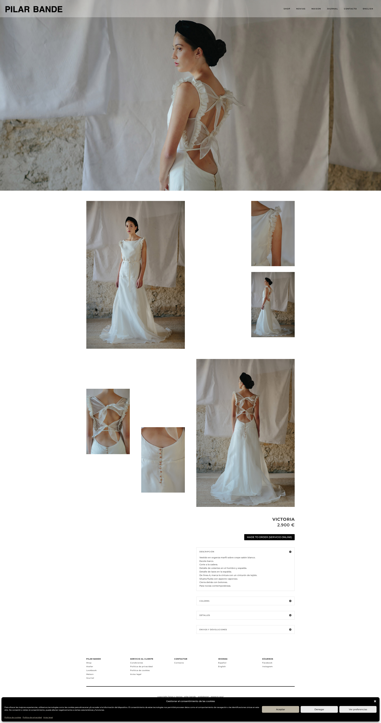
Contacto (179, 663)
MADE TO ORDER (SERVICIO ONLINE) (269, 537)
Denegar (319, 709)
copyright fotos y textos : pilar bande (176, 696)
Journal (90, 678)
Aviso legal (48, 717)
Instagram (267, 666)
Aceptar (280, 709)
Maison (90, 674)
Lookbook (91, 670)
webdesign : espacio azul (211, 696)
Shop (89, 663)
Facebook (267, 663)
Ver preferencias (358, 709)
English (222, 666)
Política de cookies (12, 717)
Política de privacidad (32, 717)
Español (222, 663)
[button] (375, 701)
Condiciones (136, 663)
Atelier (89, 666)
